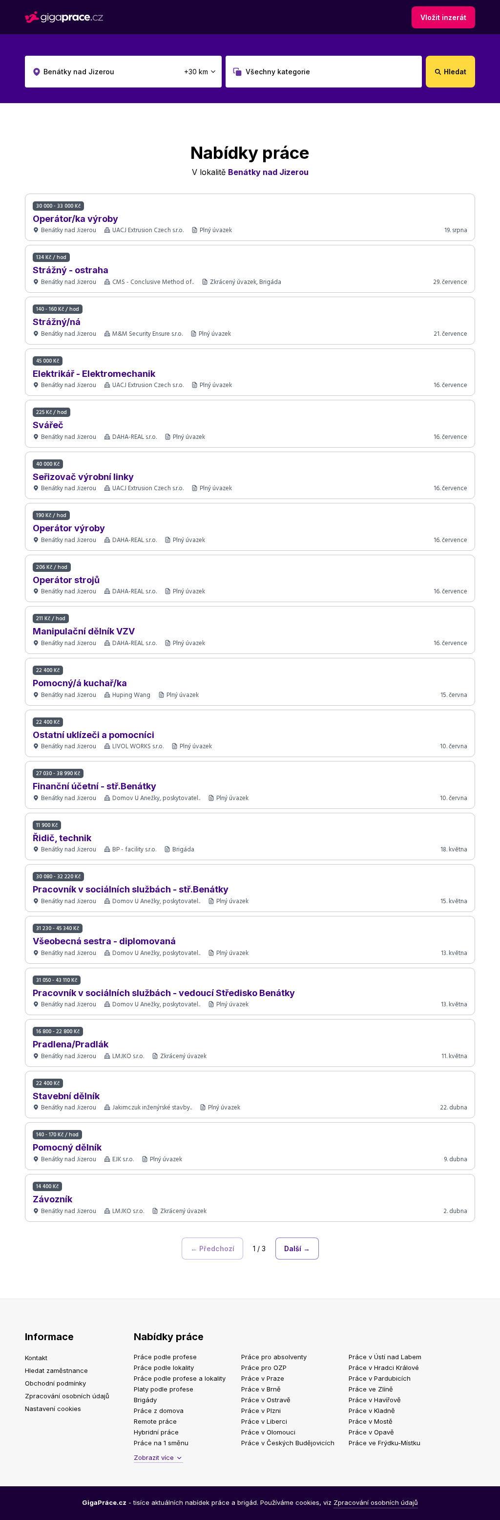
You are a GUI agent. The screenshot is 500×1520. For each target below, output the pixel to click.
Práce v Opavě (371, 1432)
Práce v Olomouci (268, 1432)
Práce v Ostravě (266, 1400)
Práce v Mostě (371, 1421)
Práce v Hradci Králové (384, 1367)
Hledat (455, 71)
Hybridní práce (156, 1432)
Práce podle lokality (164, 1367)
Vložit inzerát (443, 17)
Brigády (145, 1400)
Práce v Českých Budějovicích (287, 1443)
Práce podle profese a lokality (180, 1378)
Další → (297, 1248)
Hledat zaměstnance (56, 1370)
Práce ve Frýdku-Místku (384, 1443)
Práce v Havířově (375, 1400)
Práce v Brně (261, 1389)
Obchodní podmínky (55, 1383)
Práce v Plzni (261, 1410)
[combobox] (123, 71)
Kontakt (36, 1358)
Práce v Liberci (264, 1421)
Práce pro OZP (264, 1367)
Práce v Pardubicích (380, 1378)
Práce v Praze (262, 1378)
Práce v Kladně (372, 1410)
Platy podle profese (163, 1389)
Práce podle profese (165, 1357)
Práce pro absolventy (274, 1357)
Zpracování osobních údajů (67, 1396)
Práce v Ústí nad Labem (385, 1357)
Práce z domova (159, 1410)
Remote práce (155, 1421)
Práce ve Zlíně (371, 1389)
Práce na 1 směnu (161, 1443)
